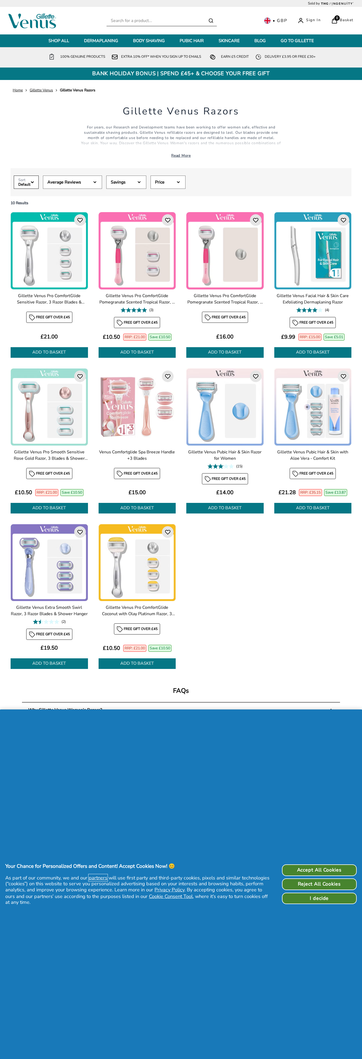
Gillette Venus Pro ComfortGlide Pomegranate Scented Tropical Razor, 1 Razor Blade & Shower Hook (225, 299)
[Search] (211, 20)
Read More (181, 155)
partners (98, 877)
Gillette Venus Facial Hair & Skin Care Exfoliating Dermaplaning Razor (313, 299)
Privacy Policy (169, 889)
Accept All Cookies (319, 870)
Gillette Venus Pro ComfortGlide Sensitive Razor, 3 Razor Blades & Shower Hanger (49, 299)
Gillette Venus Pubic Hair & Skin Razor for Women (225, 455)
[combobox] (162, 20)
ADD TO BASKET (49, 352)
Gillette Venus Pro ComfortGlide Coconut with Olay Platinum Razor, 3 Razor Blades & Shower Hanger (137, 611)
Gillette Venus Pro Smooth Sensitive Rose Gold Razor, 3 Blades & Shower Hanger (49, 455)
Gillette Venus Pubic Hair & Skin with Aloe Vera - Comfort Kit (312, 455)
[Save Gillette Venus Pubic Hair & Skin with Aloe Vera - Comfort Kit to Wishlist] (343, 376)
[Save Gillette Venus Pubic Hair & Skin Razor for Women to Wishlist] (256, 376)
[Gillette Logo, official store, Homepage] (33, 20)
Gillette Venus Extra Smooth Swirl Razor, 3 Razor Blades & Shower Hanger (49, 611)
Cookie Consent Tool (171, 896)
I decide (319, 898)
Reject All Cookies (319, 884)
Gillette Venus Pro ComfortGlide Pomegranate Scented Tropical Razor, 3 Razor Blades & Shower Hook (137, 299)
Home (18, 90)
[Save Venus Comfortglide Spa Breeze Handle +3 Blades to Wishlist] (168, 376)
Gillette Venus (41, 90)
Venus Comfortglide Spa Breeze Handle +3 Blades (137, 455)
